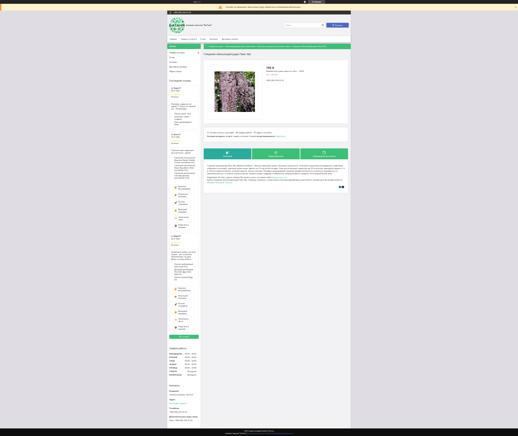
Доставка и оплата (230, 39)
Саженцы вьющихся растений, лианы (273, 46)
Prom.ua (271, 431)
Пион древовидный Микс (182, 123)
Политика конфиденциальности (281, 433)
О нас (203, 39)
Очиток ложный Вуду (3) (183, 278)
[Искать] (322, 25)
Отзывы (173, 62)
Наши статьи (175, 71)
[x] (343, 187)
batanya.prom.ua (279, 177)
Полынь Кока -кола (182, 114)
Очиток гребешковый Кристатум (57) (183, 265)
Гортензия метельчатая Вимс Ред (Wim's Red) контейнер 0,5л (184, 167)
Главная (173, 39)
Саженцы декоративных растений (240, 46)
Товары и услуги (188, 39)
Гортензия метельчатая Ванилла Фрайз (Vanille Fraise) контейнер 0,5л (184, 160)
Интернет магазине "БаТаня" (220, 182)
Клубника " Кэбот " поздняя (182, 118)
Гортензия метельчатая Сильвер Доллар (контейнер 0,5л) (184, 175)
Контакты (214, 39)
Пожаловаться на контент (257, 433)
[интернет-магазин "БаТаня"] (177, 25)
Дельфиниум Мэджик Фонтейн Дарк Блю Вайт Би (183, 271)
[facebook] (340, 187)
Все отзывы (184, 337)
